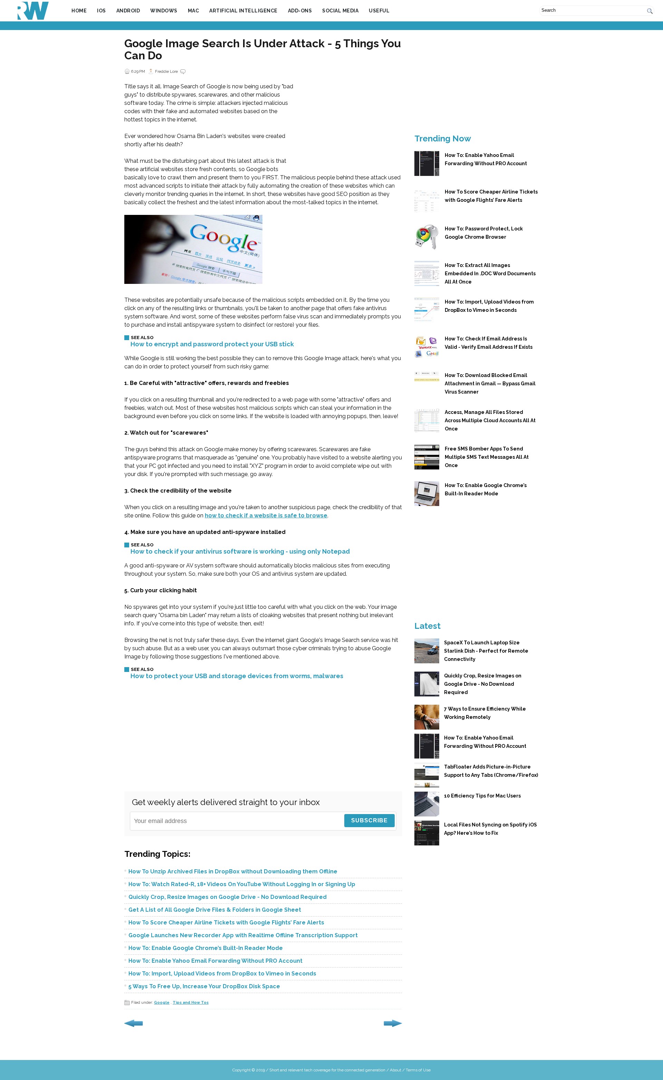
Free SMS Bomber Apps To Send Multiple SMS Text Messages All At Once (487, 457)
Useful (379, 10)
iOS (101, 10)
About (395, 1070)
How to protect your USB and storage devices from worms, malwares (237, 676)
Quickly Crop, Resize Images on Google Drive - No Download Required (227, 897)
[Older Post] (392, 1027)
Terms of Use (418, 1070)
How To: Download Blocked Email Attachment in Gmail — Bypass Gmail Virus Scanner (490, 384)
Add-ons (300, 10)
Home (79, 10)
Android (128, 10)
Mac (193, 10)
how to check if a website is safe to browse (266, 515)
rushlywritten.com (33, 11)
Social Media (340, 10)
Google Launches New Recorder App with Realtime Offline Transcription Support (243, 935)
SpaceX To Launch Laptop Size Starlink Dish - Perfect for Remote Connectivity (486, 651)
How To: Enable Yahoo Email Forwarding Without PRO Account (215, 961)
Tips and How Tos (191, 1002)
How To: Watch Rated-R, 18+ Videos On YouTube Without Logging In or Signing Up (241, 884)
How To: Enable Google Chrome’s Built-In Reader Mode (205, 948)
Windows (163, 10)
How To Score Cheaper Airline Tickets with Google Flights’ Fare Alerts (226, 922)
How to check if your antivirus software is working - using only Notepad (240, 551)
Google (162, 1002)
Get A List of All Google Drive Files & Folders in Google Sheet (214, 909)
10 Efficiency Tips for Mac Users (482, 796)
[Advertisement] (331, 26)
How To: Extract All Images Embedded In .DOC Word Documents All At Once (490, 273)
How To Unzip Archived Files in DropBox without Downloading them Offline (232, 871)
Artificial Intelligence (243, 10)
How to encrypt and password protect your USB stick (212, 344)
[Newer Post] (133, 1027)
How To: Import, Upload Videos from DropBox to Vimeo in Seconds (222, 973)
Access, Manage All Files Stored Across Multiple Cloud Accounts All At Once (490, 420)
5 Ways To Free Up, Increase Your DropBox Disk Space (204, 986)
